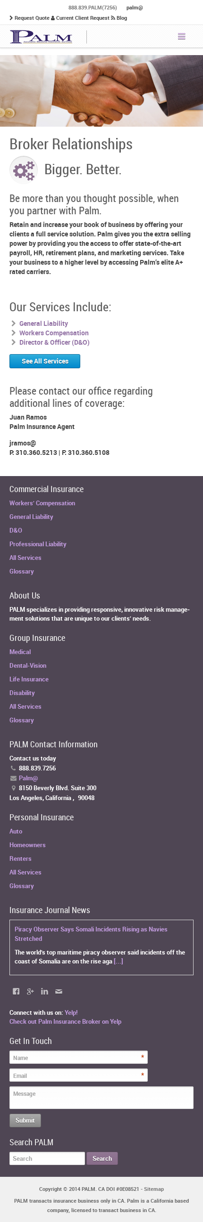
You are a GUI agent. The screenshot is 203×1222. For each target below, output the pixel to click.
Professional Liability (38, 544)
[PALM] (48, 36)
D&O (15, 530)
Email (20, 1075)
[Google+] (30, 991)
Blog (121, 17)
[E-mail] (58, 991)
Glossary (21, 571)
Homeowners (27, 845)
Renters (20, 858)
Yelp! (71, 1012)
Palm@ (28, 778)
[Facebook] (16, 991)
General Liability (31, 516)
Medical (20, 651)
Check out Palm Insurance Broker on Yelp (65, 1021)
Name (20, 1057)
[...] (118, 961)
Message (24, 1093)
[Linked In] (44, 991)
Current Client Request (83, 17)
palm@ (135, 7)
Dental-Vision (27, 665)
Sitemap (154, 1188)
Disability (22, 692)
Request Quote (32, 17)
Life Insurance (29, 679)
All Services (25, 557)
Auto (15, 831)
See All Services (45, 360)
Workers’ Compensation (42, 503)
